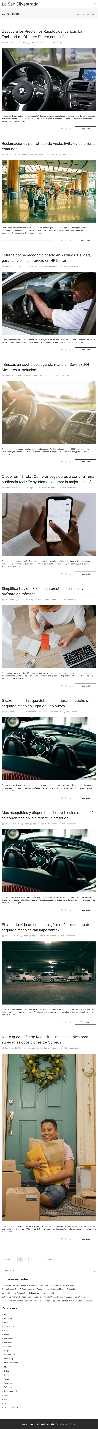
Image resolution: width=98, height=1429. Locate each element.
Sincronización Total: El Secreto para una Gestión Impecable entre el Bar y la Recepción (39, 1289)
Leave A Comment (47, 42)
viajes (6, 1399)
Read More (85, 129)
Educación (8, 1338)
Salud (6, 1371)
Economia (8, 1334)
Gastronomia (9, 1346)
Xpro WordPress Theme (65, 1424)
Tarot (6, 1379)
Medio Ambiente (11, 1363)
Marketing (8, 1359)
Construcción (10, 1326)
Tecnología (9, 1383)
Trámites (8, 1387)
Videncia (7, 1403)
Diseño (7, 1330)
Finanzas (8, 1342)
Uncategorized (28, 42)
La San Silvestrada (20, 4)
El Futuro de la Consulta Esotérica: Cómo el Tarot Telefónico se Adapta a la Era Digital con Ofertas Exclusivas (48, 1301)
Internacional (9, 1355)
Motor (6, 1367)
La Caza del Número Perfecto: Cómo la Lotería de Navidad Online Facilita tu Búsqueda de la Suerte (43, 1297)
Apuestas (8, 1318)
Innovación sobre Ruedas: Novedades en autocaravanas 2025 (28, 1293)
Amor (6, 1314)
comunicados (68, 42)
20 (43, 1259)
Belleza (7, 1322)
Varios (6, 1395)
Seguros (7, 1375)
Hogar (6, 1351)
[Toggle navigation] (95, 4)
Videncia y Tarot (11, 1407)
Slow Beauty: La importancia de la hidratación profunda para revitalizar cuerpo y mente (38, 1285)
